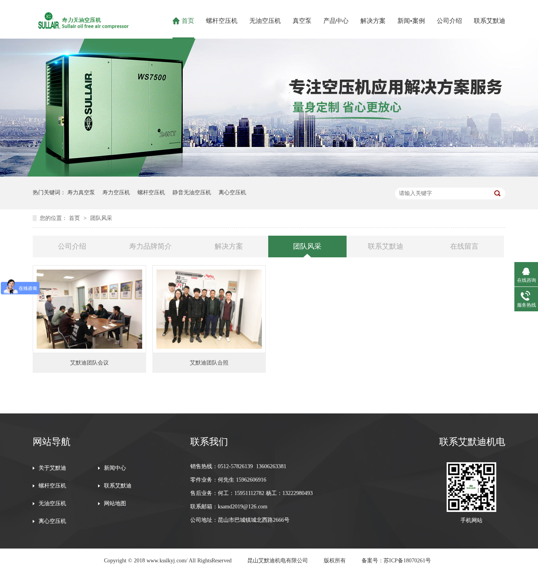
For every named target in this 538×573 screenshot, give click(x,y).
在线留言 (464, 246)
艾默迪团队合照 (209, 363)
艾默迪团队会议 (89, 363)
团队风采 (101, 218)
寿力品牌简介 (150, 246)
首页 (188, 20)
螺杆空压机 (221, 20)
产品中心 (336, 20)
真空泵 (302, 20)
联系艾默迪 (489, 20)
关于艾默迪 (52, 468)
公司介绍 (449, 20)
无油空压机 (265, 20)
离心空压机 (232, 192)
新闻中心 (115, 468)
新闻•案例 (411, 20)
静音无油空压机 (192, 192)
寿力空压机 (116, 192)
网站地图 (115, 503)
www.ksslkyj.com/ (167, 561)
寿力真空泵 (81, 192)
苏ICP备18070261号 (407, 561)
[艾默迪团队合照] (209, 309)
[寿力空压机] (82, 29)
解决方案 (373, 20)
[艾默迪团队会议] (89, 309)
